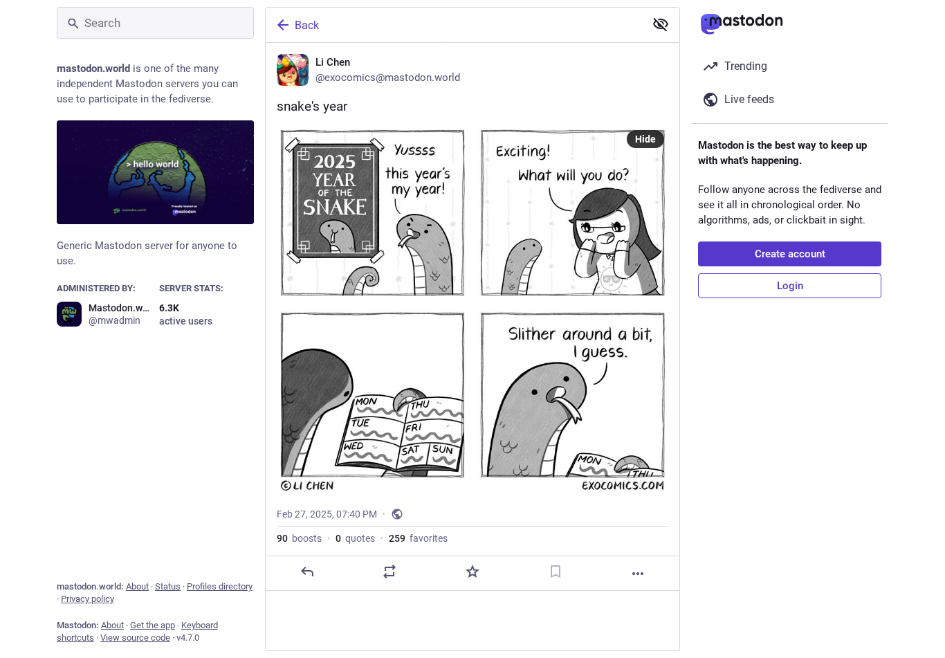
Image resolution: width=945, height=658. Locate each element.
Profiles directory (220, 586)
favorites (418, 538)
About (137, 586)
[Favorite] (472, 571)
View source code (135, 637)
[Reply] (307, 571)
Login (790, 286)
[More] (638, 573)
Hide (645, 139)
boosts (299, 538)
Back (307, 25)
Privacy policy (87, 599)
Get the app (152, 625)
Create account (790, 254)
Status (168, 586)
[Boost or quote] (389, 571)
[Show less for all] (660, 24)
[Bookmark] (555, 571)
